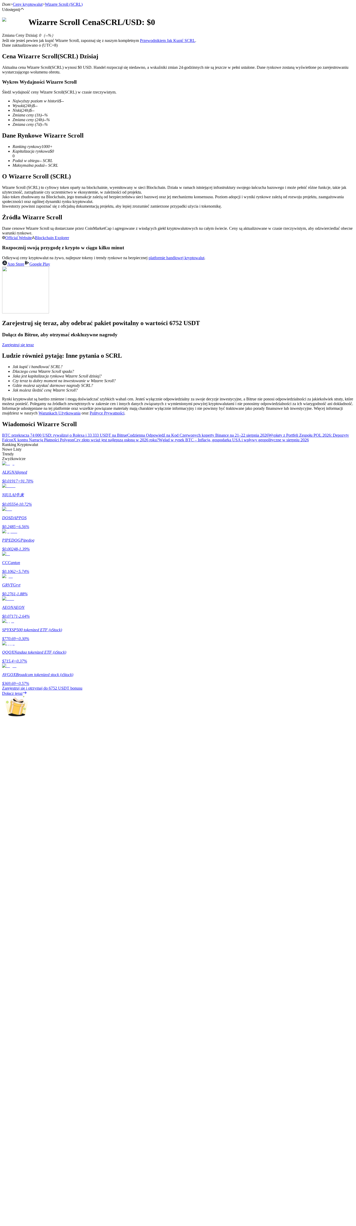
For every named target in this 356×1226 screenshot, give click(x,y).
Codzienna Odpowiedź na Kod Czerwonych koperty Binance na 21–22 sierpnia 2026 (197, 435)
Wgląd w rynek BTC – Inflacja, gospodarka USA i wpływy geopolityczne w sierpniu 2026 (234, 440)
